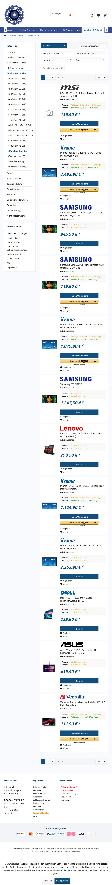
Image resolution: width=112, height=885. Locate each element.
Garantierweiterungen (17, 199)
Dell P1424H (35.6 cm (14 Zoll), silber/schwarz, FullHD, (76, 599)
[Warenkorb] (105, 15)
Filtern (48, 45)
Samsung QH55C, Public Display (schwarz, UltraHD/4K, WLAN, (82, 214)
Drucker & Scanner (16, 57)
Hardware (11, 52)
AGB (9, 263)
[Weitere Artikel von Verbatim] (83, 697)
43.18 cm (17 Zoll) (17, 114)
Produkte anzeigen (51, 68)
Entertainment (14, 189)
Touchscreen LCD (17, 156)
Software (11, 194)
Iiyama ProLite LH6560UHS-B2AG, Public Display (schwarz (81, 326)
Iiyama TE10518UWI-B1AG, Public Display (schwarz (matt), (82, 487)
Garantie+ (11, 205)
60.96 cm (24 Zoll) (17, 94)
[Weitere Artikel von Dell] (83, 592)
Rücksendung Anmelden (38, 805)
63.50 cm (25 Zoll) (17, 99)
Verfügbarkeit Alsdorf (51, 53)
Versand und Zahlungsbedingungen (17, 248)
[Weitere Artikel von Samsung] (83, 207)
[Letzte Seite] (53, 77)
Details (79, 243)
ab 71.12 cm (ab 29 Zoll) (20, 125)
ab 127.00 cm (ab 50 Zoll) (21, 135)
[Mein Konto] (92, 15)
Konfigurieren (62, 880)
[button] (79, 131)
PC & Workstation (15, 68)
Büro (9, 173)
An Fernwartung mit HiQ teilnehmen (69, 788)
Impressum (12, 267)
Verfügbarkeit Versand (85, 53)
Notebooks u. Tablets (16, 62)
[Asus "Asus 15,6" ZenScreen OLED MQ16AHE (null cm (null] (49, 666)
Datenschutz (13, 258)
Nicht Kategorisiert (16, 215)
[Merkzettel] (98, 15)
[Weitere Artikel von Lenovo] (83, 428)
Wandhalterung (16, 161)
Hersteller (47, 59)
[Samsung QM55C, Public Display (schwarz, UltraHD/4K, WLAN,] (49, 285)
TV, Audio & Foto (14, 183)
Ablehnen (47, 880)
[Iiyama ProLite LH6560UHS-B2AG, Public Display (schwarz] (49, 344)
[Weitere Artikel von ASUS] (83, 644)
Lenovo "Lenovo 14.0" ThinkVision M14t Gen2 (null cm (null (81, 435)
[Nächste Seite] (48, 77)
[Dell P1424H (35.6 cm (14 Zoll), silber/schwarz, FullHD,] (49, 614)
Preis (78, 59)
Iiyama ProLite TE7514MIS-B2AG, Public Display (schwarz (81, 547)
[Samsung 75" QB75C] (49, 399)
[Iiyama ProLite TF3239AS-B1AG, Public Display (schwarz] (49, 172)
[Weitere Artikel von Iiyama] (83, 147)
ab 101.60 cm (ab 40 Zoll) (21, 130)
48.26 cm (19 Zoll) (17, 145)
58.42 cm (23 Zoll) (17, 88)
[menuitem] (105, 15)
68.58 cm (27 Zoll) (17, 104)
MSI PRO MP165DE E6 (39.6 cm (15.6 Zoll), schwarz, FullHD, (82, 94)
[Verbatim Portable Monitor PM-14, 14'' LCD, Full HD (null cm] (49, 722)
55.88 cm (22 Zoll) (17, 83)
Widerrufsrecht (14, 254)
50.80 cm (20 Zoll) (17, 166)
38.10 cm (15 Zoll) (17, 140)
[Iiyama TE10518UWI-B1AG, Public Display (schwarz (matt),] (49, 506)
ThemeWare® (75, 851)
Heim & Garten (14, 178)
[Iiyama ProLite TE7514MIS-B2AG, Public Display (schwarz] (49, 562)
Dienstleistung (13, 210)
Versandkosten (51, 848)
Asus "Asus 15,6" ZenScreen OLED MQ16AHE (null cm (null (78, 652)
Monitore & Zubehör (16, 73)
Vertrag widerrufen (41, 812)
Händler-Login (13, 237)
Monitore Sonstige (18, 151)
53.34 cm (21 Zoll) (17, 78)
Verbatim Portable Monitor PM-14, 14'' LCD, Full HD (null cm (83, 704)
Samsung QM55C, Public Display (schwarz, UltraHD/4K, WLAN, (82, 266)
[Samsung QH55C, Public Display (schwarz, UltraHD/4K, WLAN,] (49, 229)
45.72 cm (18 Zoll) (17, 119)
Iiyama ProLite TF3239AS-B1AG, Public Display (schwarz (80, 154)
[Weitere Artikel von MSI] (83, 87)
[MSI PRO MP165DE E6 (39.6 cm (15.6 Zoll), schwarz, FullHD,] (49, 113)
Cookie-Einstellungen (17, 233)
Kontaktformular (14, 242)
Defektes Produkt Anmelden (40, 788)
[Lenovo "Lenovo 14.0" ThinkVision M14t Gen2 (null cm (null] (49, 450)
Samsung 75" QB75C (71, 384)
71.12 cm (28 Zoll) (17, 109)
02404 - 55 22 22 (14, 800)
